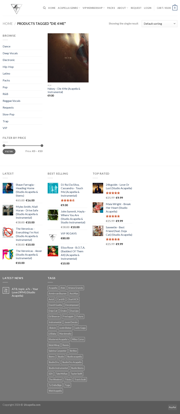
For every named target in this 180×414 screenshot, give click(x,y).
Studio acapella (74, 356)
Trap (5, 121)
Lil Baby (52, 333)
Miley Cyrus (78, 339)
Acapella (53, 287)
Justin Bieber (65, 327)
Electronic (9, 59)
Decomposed (72, 305)
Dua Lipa (74, 310)
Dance (6, 46)
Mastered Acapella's (59, 339)
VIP (5, 127)
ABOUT (121, 8)
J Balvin (52, 327)
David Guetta (55, 305)
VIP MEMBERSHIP (92, 8)
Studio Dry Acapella (72, 362)
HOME (51, 8)
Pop (5, 87)
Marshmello (65, 333)
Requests (8, 107)
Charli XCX (73, 299)
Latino (6, 73)
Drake (63, 310)
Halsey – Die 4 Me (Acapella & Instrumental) (64, 90)
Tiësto (68, 379)
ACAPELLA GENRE (68, 8)
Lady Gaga (80, 327)
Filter (9, 151)
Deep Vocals (10, 53)
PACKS (111, 8)
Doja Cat (53, 310)
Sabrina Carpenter (58, 350)
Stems (52, 356)
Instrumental (55, 322)
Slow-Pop (8, 114)
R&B (5, 93)
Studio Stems (77, 368)
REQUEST (136, 8)
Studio (61, 356)
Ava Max (74, 293)
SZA (51, 373)
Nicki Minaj (54, 345)
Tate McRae (62, 373)
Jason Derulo (71, 322)
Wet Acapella (55, 390)
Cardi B (61, 299)
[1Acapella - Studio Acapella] (20, 8)
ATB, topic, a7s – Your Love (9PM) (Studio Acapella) (25, 292)
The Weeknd (55, 379)
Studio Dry (54, 362)
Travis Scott (80, 379)
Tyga (67, 385)
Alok (62, 287)
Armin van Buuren (57, 293)
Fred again (68, 316)
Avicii (51, 299)
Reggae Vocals (11, 100)
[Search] (44, 8)
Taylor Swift (76, 373)
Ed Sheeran (54, 316)
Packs (6, 80)
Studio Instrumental (58, 368)
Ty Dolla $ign (55, 385)
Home (8, 24)
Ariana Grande (75, 287)
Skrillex (73, 350)
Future (80, 316)
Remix (66, 345)
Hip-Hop (8, 66)
